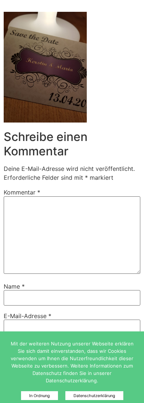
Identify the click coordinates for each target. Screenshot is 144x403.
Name (14, 286)
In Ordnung (39, 395)
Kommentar (22, 192)
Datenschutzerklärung (94, 395)
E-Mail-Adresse (27, 316)
